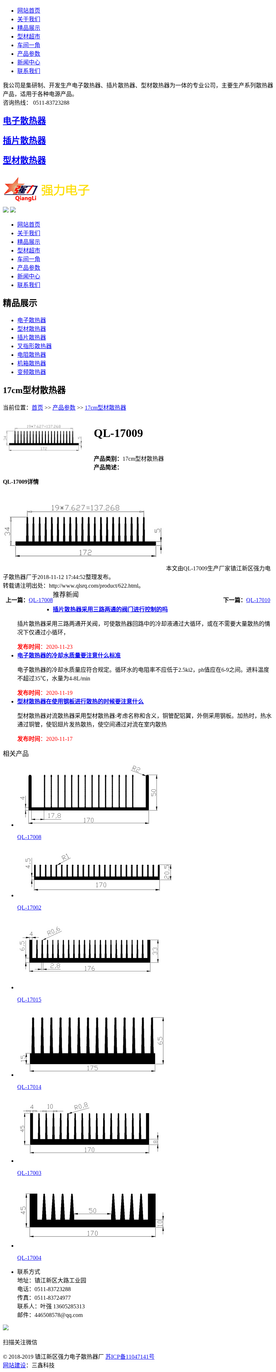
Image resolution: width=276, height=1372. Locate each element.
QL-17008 (41, 600)
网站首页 (28, 11)
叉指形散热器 (34, 346)
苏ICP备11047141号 (130, 1357)
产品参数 (28, 54)
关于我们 (28, 19)
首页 (37, 408)
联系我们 (28, 71)
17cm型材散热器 (105, 408)
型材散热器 (24, 160)
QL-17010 (258, 600)
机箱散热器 (31, 363)
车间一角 (28, 45)
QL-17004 (29, 1258)
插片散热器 (24, 140)
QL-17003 (29, 1173)
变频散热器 (31, 372)
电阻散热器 (31, 355)
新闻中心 (28, 62)
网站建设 (14, 1365)
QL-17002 (29, 907)
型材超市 (28, 36)
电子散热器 (24, 121)
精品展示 (28, 28)
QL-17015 (29, 1000)
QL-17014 (29, 1087)
